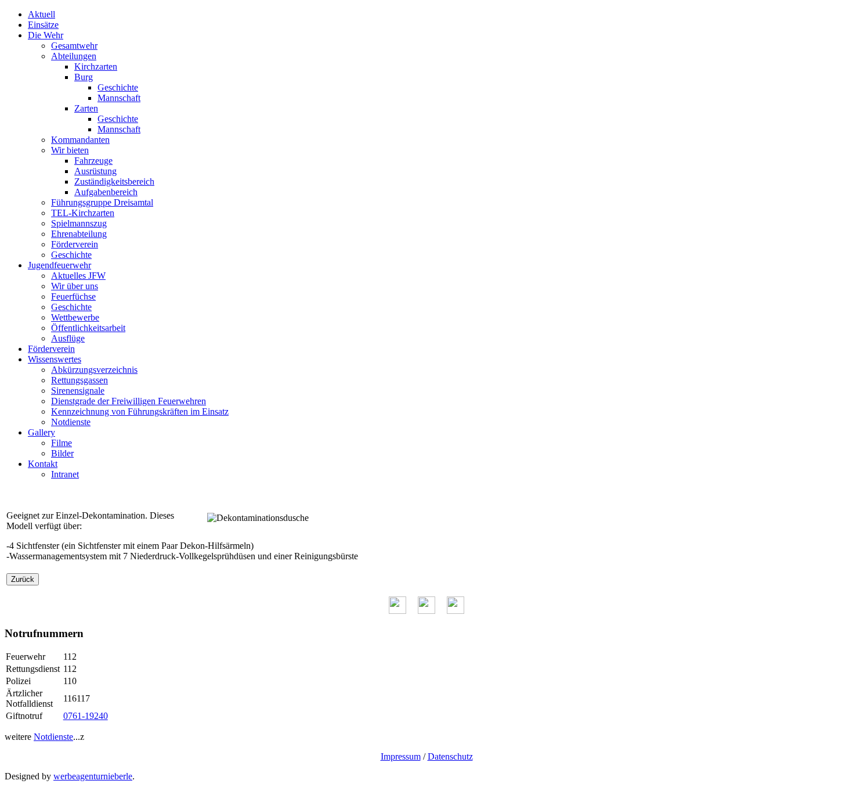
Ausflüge (68, 338)
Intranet (65, 474)
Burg (83, 77)
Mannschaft (118, 98)
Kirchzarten (95, 66)
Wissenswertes (54, 359)
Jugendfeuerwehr (59, 265)
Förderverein (74, 244)
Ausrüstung (95, 171)
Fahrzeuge (93, 161)
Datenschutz (450, 756)
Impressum (401, 756)
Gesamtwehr (74, 46)
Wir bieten (70, 150)
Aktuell (41, 14)
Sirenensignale (77, 391)
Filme (61, 443)
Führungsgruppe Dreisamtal (102, 202)
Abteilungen (73, 56)
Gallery (41, 432)
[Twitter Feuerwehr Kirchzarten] (426, 611)
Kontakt (42, 464)
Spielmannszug (79, 223)
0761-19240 (85, 716)
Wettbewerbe (75, 317)
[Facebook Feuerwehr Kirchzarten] (397, 611)
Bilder (62, 453)
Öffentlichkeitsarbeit (88, 328)
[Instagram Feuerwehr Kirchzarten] (455, 611)
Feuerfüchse (73, 296)
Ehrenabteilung (79, 234)
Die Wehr (45, 35)
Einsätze (43, 25)
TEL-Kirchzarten (82, 213)
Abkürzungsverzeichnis (94, 370)
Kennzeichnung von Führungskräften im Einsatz (140, 411)
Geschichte (117, 87)
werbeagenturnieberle (92, 776)
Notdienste (71, 422)
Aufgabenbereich (106, 192)
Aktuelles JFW (78, 276)
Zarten (86, 108)
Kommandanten (80, 140)
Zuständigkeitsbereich (114, 181)
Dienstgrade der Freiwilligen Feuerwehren (128, 401)
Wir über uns (74, 286)
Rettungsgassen (79, 380)
